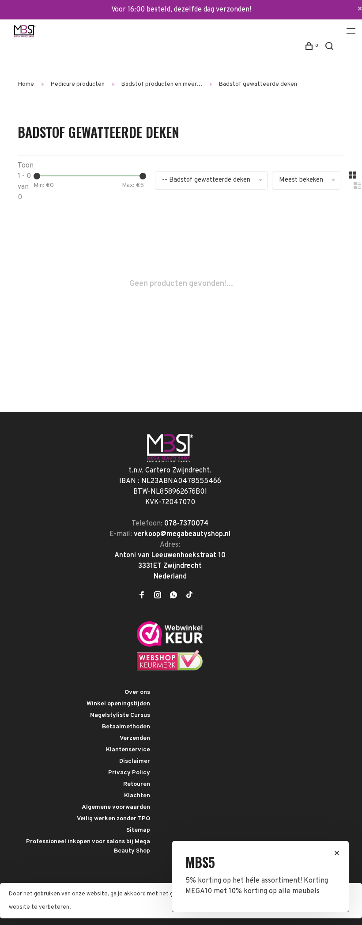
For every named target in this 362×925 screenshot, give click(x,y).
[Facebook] (141, 596)
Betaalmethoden (126, 727)
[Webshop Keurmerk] (170, 669)
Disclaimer (134, 761)
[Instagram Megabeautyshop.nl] (157, 596)
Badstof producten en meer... (161, 84)
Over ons (137, 692)
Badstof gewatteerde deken (258, 84)
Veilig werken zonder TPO (113, 818)
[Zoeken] (330, 48)
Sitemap (138, 830)
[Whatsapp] (173, 596)
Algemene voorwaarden (116, 807)
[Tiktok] (189, 596)
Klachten (137, 795)
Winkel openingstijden (118, 704)
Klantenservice (128, 750)
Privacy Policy (129, 773)
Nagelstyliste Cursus (120, 715)
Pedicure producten (77, 84)
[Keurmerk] (170, 644)
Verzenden (135, 738)
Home (26, 84)
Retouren (136, 784)
